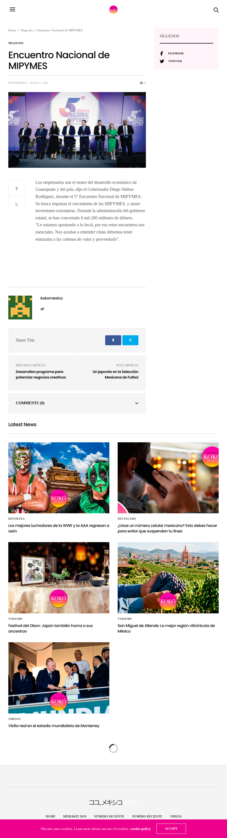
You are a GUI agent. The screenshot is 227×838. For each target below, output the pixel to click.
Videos (176, 816)
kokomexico (17, 82)
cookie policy (140, 829)
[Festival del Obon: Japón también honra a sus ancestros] (58, 577)
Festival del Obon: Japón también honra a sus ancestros (50, 628)
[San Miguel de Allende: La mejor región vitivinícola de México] (168, 577)
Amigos (14, 719)
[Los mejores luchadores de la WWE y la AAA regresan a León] (58, 478)
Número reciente (109, 816)
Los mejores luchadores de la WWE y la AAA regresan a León (58, 528)
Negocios (16, 43)
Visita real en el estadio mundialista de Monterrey (53, 725)
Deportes (16, 518)
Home (50, 816)
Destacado (127, 518)
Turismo (15, 619)
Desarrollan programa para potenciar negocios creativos (41, 374)
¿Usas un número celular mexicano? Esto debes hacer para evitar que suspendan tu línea (167, 528)
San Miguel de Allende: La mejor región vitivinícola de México (166, 628)
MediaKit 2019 (74, 816)
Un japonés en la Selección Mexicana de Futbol (115, 374)
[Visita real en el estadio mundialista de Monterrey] (58, 677)
